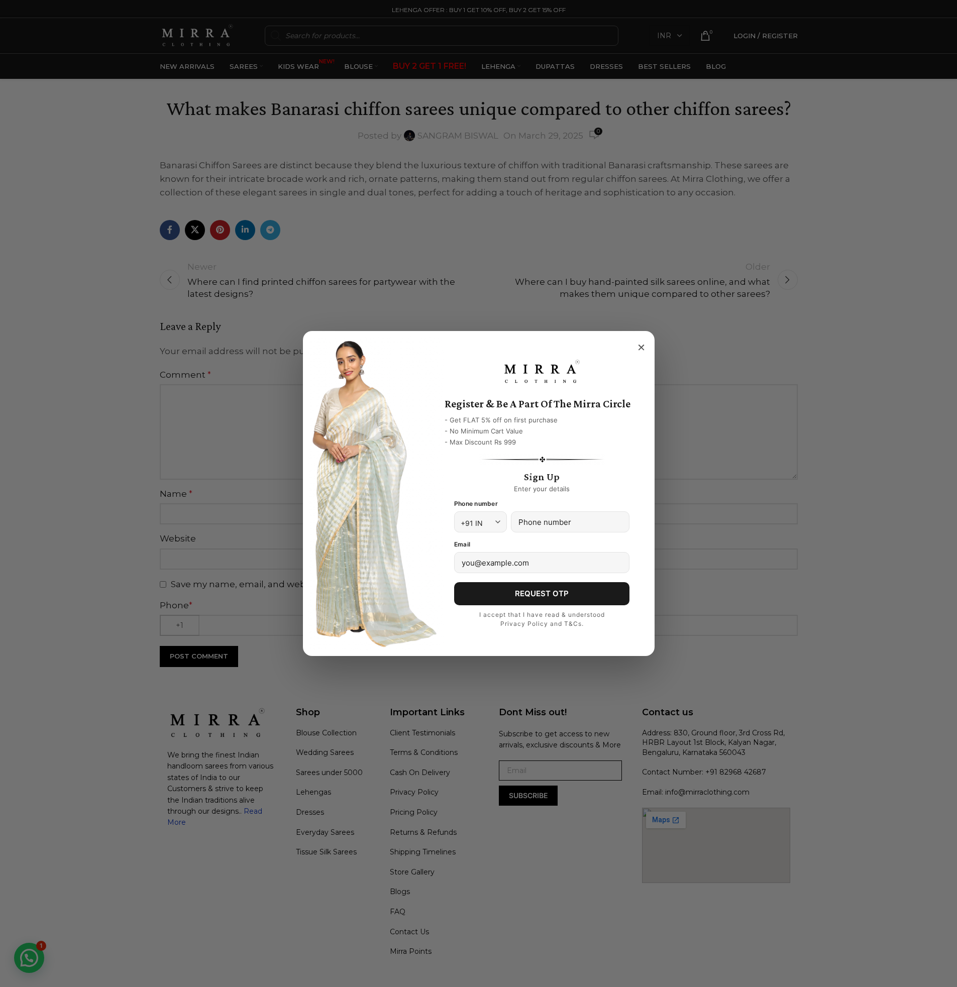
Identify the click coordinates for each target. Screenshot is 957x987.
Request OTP (542, 593)
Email (462, 544)
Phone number (476, 503)
